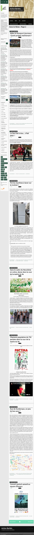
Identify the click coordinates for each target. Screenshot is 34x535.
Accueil (11, 20)
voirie (6, 167)
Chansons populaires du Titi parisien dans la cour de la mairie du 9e (20, 339)
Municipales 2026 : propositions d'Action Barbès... (4, 56)
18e (6, 173)
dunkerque (19, 474)
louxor (2, 179)
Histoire (2, 130)
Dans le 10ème (3, 114)
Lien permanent (12, 123)
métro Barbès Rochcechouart (3, 133)
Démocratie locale (4, 118)
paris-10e (5, 179)
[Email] (7, 2)
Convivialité (3, 109)
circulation (25, 474)
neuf (16, 20)
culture (2, 177)
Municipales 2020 (4, 134)
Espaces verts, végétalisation (3, 128)
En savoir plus (4, 534)
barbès (5, 177)
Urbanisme (2, 150)
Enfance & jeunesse (4, 124)
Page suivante (30, 521)
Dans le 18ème (3, 116)
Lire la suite (3, 17)
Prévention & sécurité (3, 139)
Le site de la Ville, (12, 243)
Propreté (2, 142)
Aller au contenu (2, 0)
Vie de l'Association (4, 152)
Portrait (2, 136)
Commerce (2, 107)
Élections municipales (3, 122)
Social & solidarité (4, 147)
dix (19, 20)
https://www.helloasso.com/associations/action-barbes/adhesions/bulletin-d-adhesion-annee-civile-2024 (19, 119)
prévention (2, 173)
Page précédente (13, 521)
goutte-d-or (3, 175)
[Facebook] (2, 2)
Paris (2, 169)
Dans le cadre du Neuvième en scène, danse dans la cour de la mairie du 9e (21, 272)
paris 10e (2, 165)
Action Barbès (15, 9)
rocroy (22, 474)
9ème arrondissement (4, 163)
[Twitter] (4, 2)
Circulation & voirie (4, 105)
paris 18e (2, 167)
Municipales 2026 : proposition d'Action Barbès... (4, 77)
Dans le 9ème (3, 112)
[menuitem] (11, 20)
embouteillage (29, 474)
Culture (2, 111)
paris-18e (2, 171)
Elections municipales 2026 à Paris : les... (4, 49)
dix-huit (24, 20)
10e (6, 175)
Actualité (20, 123)
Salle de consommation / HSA (4, 145)
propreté (2, 161)
